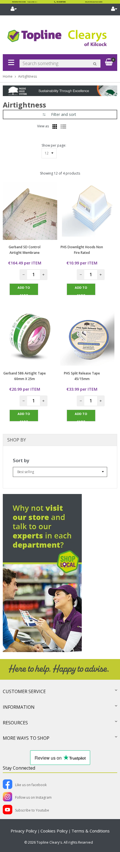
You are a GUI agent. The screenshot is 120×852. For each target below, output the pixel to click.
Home (8, 76)
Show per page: (54, 145)
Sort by (21, 460)
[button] (60, 114)
